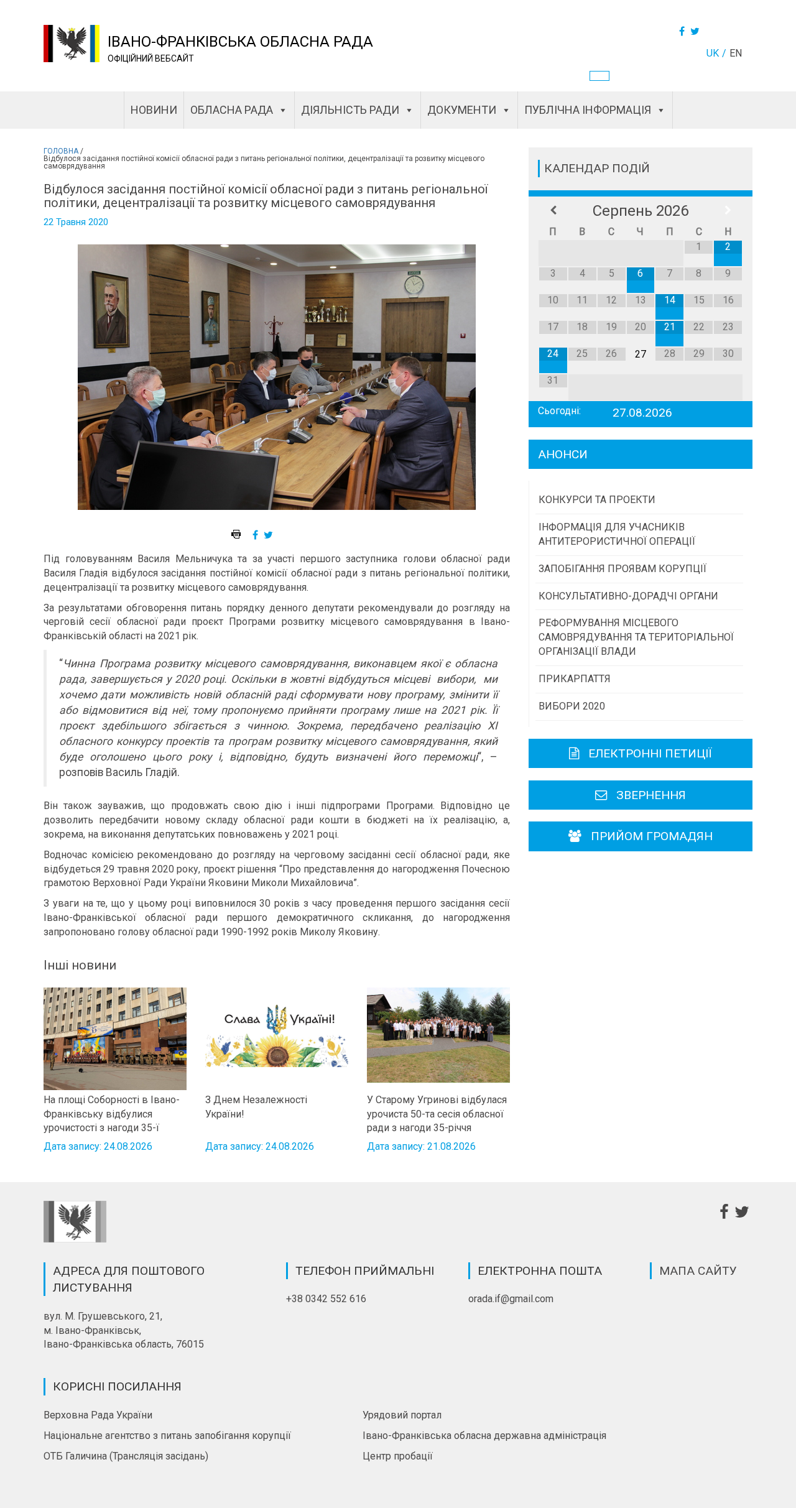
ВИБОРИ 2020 (572, 706)
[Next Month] (728, 210)
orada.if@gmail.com (510, 1299)
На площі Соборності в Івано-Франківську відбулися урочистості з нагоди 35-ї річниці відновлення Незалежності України (112, 1114)
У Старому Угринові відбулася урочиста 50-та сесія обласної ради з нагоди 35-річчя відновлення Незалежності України (437, 1114)
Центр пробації (398, 1456)
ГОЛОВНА (61, 151)
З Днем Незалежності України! (256, 1107)
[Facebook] (683, 31)
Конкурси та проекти (597, 500)
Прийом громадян (652, 836)
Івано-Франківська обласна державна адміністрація (484, 1435)
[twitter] (270, 535)
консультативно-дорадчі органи (628, 596)
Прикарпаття (575, 679)
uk (712, 53)
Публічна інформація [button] (587, 109)
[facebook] (256, 535)
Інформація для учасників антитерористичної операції (617, 534)
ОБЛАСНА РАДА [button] (231, 109)
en (735, 53)
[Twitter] (696, 31)
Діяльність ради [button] (350, 109)
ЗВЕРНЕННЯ (651, 795)
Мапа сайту (698, 1271)
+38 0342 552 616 (326, 1299)
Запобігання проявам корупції (622, 569)
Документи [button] (461, 109)
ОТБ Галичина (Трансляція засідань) (126, 1456)
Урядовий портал (402, 1415)
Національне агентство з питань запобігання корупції (167, 1435)
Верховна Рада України (98, 1415)
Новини (154, 109)
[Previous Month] (553, 210)
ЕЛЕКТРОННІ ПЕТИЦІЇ (650, 753)
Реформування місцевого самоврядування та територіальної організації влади (636, 637)
